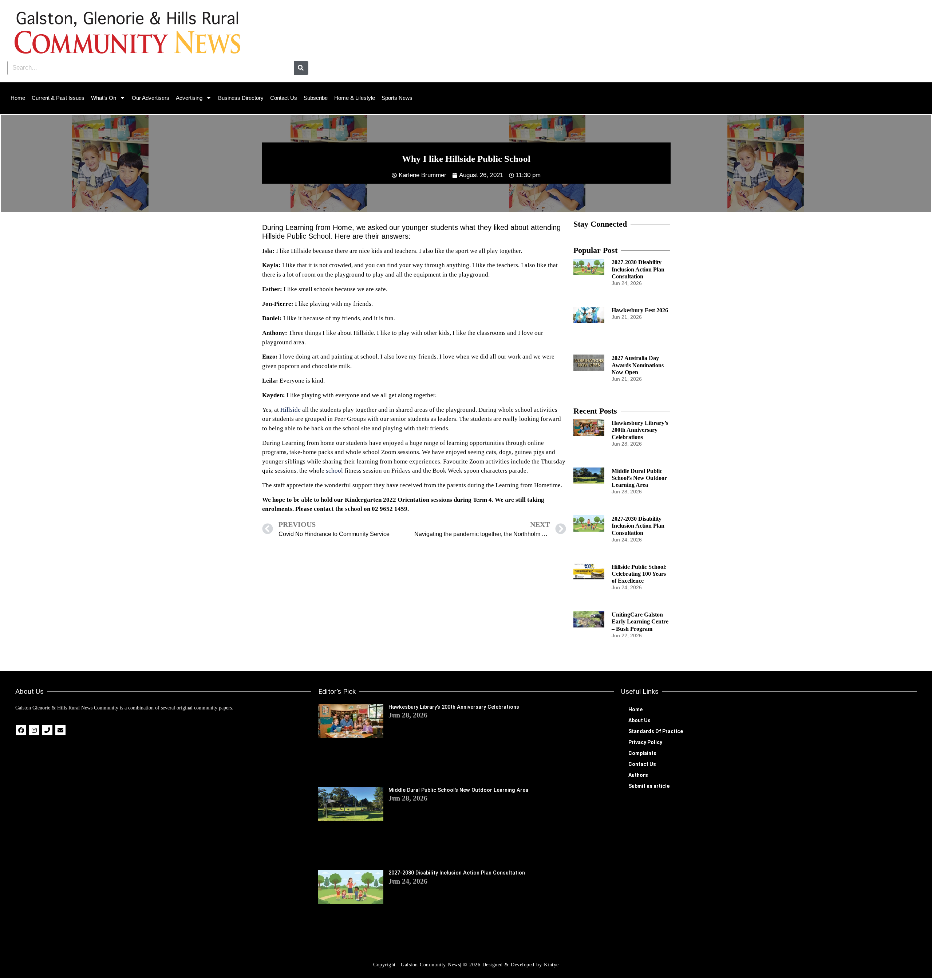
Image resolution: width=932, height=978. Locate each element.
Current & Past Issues (58, 98)
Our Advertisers (150, 98)
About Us (639, 720)
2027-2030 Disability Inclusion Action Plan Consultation (638, 269)
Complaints (642, 753)
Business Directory (241, 98)
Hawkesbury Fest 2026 (640, 310)
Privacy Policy (645, 742)
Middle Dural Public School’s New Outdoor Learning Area (639, 478)
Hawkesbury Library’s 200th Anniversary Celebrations (640, 430)
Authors (638, 775)
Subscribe (316, 98)
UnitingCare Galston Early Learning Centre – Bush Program (640, 621)
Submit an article (649, 786)
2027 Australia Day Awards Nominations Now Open (638, 365)
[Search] (301, 68)
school (334, 470)
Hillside (290, 409)
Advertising (189, 98)
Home (18, 98)
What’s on (103, 98)
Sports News (397, 98)
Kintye (551, 964)
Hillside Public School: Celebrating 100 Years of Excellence (639, 574)
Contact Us (283, 98)
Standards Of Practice (655, 731)
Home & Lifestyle (354, 98)
